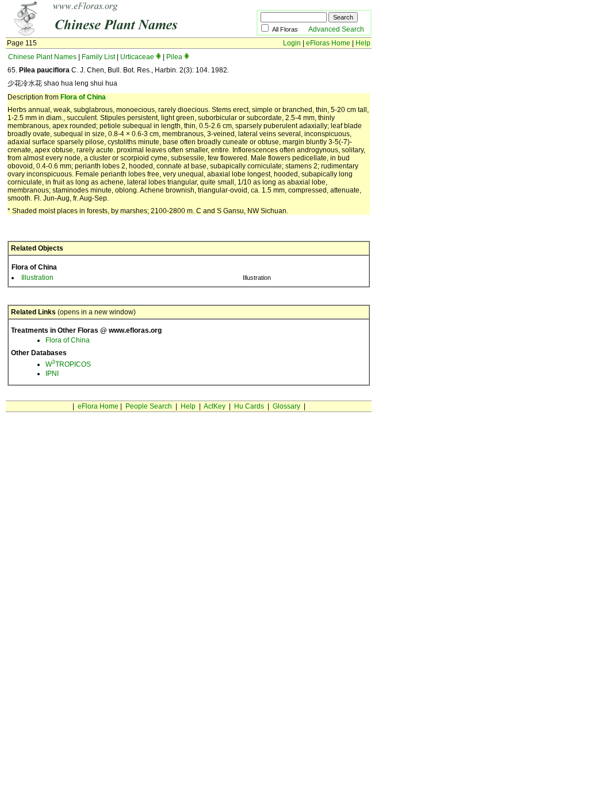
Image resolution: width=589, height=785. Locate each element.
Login (292, 43)
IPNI (52, 374)
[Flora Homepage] (113, 33)
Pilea (174, 57)
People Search (148, 406)
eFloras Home (328, 43)
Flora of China (83, 97)
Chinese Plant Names (42, 57)
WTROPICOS (68, 364)
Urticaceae (137, 57)
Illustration (37, 278)
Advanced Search (336, 29)
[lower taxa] (158, 57)
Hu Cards (249, 406)
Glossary (286, 406)
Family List (98, 57)
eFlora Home (98, 406)
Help (362, 43)
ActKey (214, 406)
